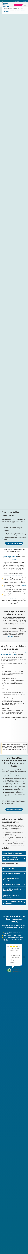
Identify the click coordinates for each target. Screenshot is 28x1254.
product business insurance (13, 599)
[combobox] (6, 1)
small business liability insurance (13, 555)
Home (5, 8)
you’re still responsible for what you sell (13, 653)
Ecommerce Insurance (10, 10)
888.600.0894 (16, 1)
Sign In (24, 1)
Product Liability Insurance (15, 8)
